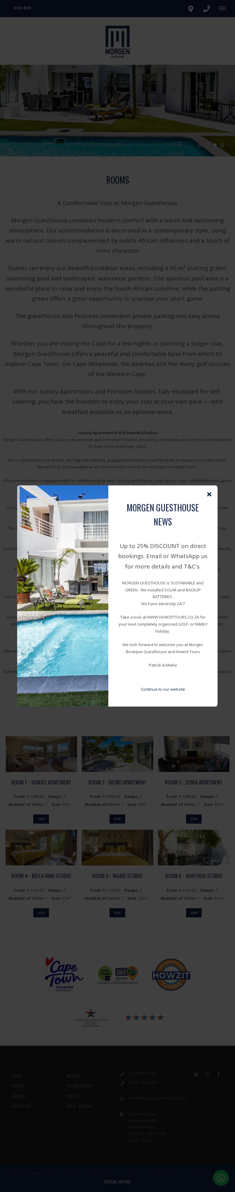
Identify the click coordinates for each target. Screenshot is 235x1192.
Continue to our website (163, 689)
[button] (209, 494)
